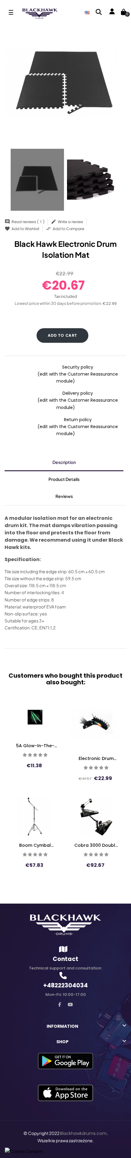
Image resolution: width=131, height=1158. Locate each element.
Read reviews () (24, 221)
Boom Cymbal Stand (35, 845)
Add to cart (62, 335)
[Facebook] (59, 1004)
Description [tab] (64, 462)
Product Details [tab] (64, 479)
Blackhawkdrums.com (83, 1133)
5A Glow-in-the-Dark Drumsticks (35, 746)
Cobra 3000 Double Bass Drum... (96, 845)
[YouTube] (70, 1004)
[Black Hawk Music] (65, 924)
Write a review (67, 221)
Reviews (64, 496)
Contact (65, 959)
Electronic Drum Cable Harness (96, 758)
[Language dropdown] (87, 12)
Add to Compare (65, 228)
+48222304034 (65, 985)
